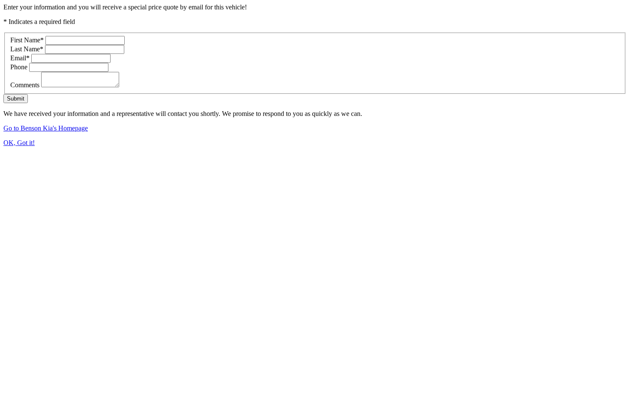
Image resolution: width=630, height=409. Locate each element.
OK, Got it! (19, 142)
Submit (15, 98)
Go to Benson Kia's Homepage (45, 128)
